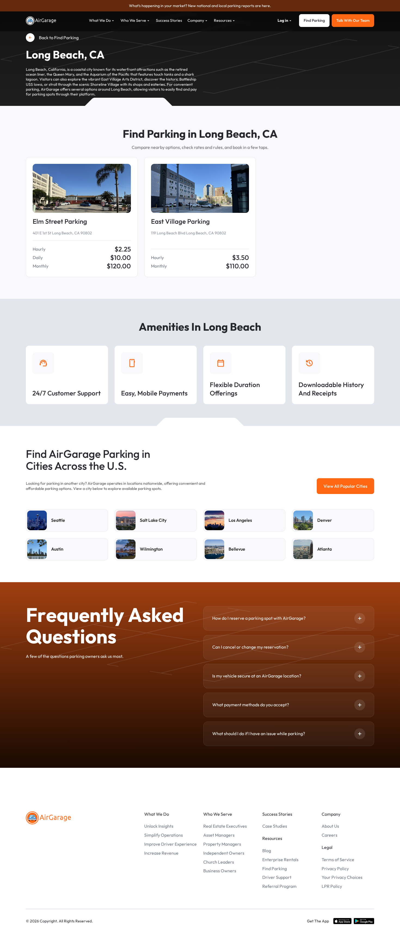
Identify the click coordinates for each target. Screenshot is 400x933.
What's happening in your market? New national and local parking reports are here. (200, 5)
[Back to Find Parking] (30, 37)
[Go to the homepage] (48, 817)
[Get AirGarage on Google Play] (364, 921)
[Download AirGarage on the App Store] (342, 921)
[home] (41, 20)
